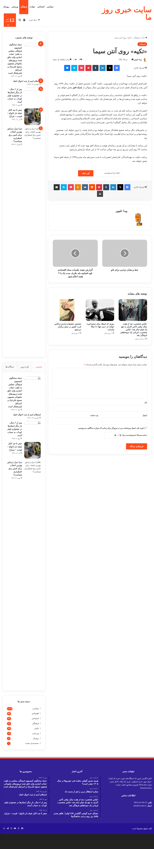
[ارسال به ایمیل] (132, 59)
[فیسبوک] (117, 68)
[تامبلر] (95, 68)
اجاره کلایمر (147, 778)
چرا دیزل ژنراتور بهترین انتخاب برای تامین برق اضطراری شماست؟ (14, 135)
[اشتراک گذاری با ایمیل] (57, 187)
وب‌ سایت (94, 415)
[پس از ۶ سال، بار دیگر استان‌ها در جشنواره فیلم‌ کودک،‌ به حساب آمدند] (32, 96)
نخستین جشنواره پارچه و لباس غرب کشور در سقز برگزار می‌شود (67, 327)
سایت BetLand (145, 785)
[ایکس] (110, 68)
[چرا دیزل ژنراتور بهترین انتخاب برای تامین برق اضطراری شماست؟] (32, 240)
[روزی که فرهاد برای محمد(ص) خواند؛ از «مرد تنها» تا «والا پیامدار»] (100, 310)
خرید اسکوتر (137, 781)
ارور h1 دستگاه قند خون (131, 778)
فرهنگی (23, 7)
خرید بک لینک (114, 778)
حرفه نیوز (147, 781)
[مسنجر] (67, 68)
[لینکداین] (103, 68)
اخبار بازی (114, 781)
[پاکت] (81, 68)
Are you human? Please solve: (134, 435)
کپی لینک (86, 173)
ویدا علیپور (138, 59)
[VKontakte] (85, 187)
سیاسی (50, 7)
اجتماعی (41, 7)
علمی (36, 728)
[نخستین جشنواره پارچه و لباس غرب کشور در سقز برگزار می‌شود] (67, 310)
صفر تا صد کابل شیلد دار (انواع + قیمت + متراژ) (14, 113)
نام (146, 402)
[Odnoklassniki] (78, 187)
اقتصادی (35, 713)
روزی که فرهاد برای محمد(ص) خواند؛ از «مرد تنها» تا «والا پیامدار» (100, 327)
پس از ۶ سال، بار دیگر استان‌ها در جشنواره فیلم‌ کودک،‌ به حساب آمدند (15, 95)
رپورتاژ (6, 7)
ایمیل (145, 415)
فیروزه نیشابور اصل (130, 785)
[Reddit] (92, 187)
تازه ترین (25, 367)
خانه (143, 38)
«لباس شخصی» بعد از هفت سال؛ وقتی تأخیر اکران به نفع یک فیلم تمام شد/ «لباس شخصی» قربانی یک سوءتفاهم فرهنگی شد (133, 329)
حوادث (32, 7)
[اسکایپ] (74, 68)
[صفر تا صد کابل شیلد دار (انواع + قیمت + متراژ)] (32, 116)
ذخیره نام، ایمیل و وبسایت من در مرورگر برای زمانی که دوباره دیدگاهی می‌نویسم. (111, 428)
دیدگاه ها (10, 367)
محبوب (38, 367)
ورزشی (14, 7)
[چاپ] (100, 194)
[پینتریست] (88, 68)
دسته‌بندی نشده (32, 743)
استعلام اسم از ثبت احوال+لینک (27, 81)
